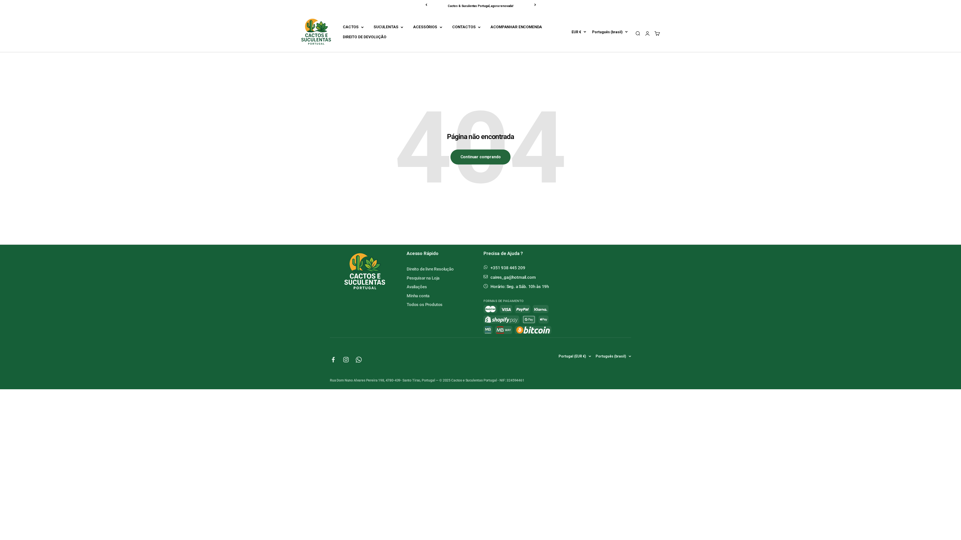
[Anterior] (426, 5)
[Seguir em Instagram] (346, 359)
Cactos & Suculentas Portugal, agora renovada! (480, 6)
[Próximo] (535, 5)
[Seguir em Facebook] (333, 359)
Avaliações (417, 286)
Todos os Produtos (424, 304)
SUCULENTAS (386, 27)
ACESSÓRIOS (425, 27)
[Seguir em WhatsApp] (358, 359)
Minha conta (418, 295)
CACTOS (351, 27)
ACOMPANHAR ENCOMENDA (516, 27)
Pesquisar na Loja (423, 278)
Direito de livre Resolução (430, 269)
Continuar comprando (480, 156)
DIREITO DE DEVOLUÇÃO (364, 37)
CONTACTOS (464, 27)
